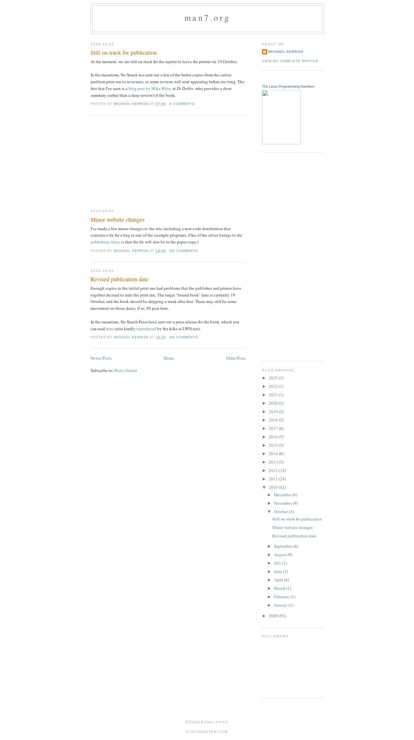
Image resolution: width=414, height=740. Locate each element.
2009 (274, 616)
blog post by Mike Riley (149, 88)
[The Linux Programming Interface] (281, 143)
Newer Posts (101, 358)
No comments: (184, 250)
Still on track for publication (124, 52)
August (281, 554)
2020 (274, 403)
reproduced (146, 328)
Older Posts (236, 358)
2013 (274, 462)
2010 (274, 487)
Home (169, 358)
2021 (274, 395)
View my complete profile (290, 61)
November (283, 503)
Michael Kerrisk (285, 51)
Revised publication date (119, 279)
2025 (274, 378)
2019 (274, 411)
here (110, 328)
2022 (274, 386)
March (280, 588)
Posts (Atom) (125, 370)
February (282, 597)
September (283, 546)
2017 (274, 428)
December (283, 495)
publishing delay (105, 242)
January (281, 605)
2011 (274, 479)
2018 (274, 420)
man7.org (207, 17)
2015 (274, 445)
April (279, 580)
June (278, 571)
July (278, 563)
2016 (274, 437)
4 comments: (183, 104)
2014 (274, 453)
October (281, 511)
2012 (274, 470)
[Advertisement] (139, 162)
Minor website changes (118, 219)
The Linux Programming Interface (288, 86)
